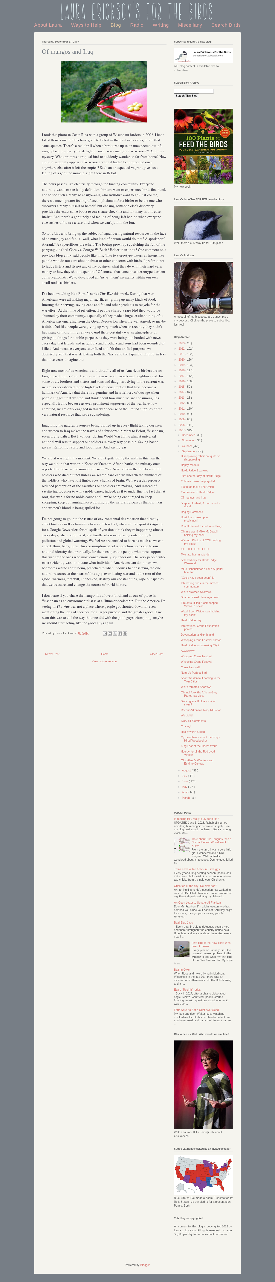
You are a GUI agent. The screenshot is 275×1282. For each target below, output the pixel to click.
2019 (182, 365)
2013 (182, 397)
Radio (137, 25)
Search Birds (226, 25)
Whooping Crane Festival (196, 656)
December (189, 435)
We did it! (187, 715)
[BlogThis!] (110, 633)
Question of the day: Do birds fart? (195, 885)
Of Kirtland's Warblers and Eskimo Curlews (197, 762)
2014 (182, 392)
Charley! (186, 726)
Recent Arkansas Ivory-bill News (201, 710)
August (187, 770)
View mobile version (104, 661)
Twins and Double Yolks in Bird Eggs (197, 869)
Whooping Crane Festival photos (201, 640)
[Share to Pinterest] (125, 633)
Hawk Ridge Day (191, 620)
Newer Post (52, 654)
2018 (182, 370)
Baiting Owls (182, 969)
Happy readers (190, 465)
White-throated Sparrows (196, 686)
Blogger (145, 1265)
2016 (182, 381)
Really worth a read (193, 731)
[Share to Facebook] (120, 633)
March (186, 797)
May (185, 786)
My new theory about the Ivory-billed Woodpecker (200, 739)
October (187, 446)
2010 (182, 414)
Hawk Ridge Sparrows (194, 470)
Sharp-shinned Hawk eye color (200, 597)
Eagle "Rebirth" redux (187, 989)
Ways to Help (87, 25)
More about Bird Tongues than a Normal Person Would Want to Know (211, 842)
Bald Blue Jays (183, 922)
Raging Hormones (192, 512)
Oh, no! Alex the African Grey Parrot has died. (199, 694)
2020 (182, 359)
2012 (182, 403)
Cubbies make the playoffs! (198, 481)
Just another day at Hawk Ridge (201, 475)
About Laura (48, 25)
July (185, 775)
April (185, 792)
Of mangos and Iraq (193, 497)
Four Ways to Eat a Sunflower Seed (196, 1009)
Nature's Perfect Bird (194, 672)
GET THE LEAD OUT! (195, 549)
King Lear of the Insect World (199, 746)
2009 (182, 419)
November (189, 440)
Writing (161, 25)
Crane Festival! (190, 667)
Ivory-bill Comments (193, 720)
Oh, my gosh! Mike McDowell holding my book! (199, 533)
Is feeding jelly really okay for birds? (196, 818)
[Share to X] (115, 633)
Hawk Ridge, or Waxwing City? (200, 645)
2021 (182, 354)
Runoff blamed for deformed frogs (202, 526)
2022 (182, 348)
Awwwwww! (188, 651)
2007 (182, 430)
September (189, 451)
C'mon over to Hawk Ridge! (198, 492)
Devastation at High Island (197, 634)
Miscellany (191, 25)
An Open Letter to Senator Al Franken (197, 902)
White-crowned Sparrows (196, 592)
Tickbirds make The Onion (197, 486)
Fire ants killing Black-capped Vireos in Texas (199, 604)
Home (104, 654)
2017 (182, 376)
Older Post (156, 654)
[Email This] (105, 633)
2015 (182, 386)
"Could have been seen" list (198, 577)
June (185, 781)
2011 (182, 408)
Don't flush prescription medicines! (195, 519)
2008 (182, 425)
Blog (116, 25)
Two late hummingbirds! (195, 554)
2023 (182, 343)
